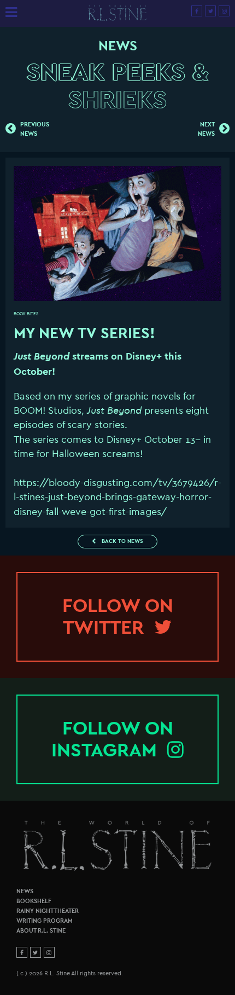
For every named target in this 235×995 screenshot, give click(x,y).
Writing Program (44, 920)
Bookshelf (33, 901)
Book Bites (26, 313)
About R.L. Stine (41, 930)
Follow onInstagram (112, 739)
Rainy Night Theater (47, 911)
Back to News (121, 541)
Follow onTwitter (117, 616)
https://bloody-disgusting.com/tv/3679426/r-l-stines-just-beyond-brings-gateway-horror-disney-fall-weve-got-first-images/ (117, 497)
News (24, 891)
